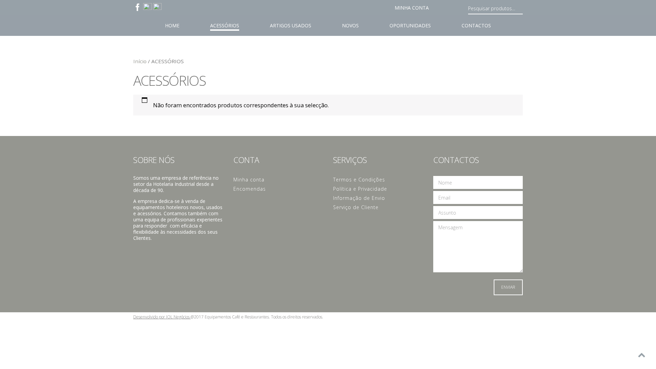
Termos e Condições (359, 179)
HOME (172, 25)
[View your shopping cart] (442, 9)
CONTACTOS (476, 25)
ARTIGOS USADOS (290, 25)
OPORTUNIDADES (410, 25)
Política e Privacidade (360, 189)
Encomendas (249, 189)
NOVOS (350, 25)
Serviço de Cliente (356, 207)
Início (140, 61)
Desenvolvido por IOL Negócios (162, 317)
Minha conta (412, 7)
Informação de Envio (359, 198)
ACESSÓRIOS (224, 25)
